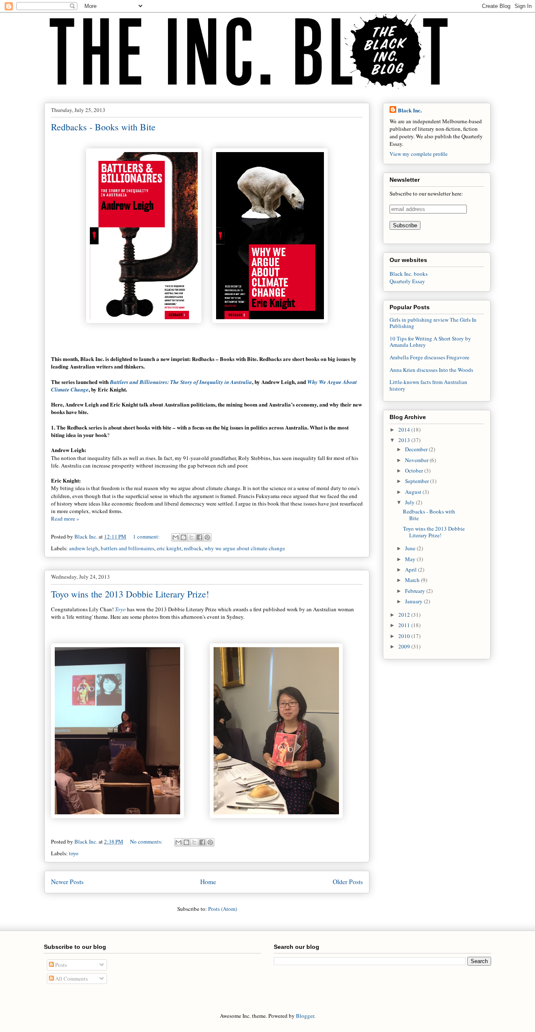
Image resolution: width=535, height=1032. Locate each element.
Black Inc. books (409, 273)
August (414, 492)
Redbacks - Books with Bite (103, 127)
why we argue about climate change (244, 548)
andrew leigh (83, 548)
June (411, 548)
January (414, 601)
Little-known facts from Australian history (428, 385)
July (410, 502)
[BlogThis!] (183, 537)
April (411, 569)
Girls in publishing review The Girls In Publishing (433, 323)
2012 (404, 614)
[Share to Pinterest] (207, 537)
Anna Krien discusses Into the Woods (431, 370)
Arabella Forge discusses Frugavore (429, 357)
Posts (60, 964)
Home (208, 881)
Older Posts (348, 881)
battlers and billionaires (127, 548)
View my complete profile (419, 154)
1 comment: (147, 536)
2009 (404, 646)
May (411, 559)
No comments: (147, 841)
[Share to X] (191, 537)
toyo (74, 853)
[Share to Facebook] (199, 537)
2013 (404, 440)
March (413, 580)
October (414, 470)
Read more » (65, 518)
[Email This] (175, 537)
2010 (404, 636)
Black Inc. (410, 110)
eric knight (169, 548)
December (417, 449)
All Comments (71, 978)
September (417, 481)
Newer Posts (67, 881)
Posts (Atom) (222, 909)
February (415, 591)
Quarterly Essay (407, 281)
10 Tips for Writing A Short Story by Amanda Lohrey (430, 342)
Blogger (305, 1015)
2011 (404, 625)
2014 (404, 429)
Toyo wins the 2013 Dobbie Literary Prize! (130, 594)
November (417, 460)
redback (193, 548)
